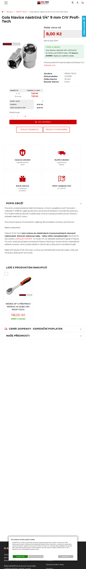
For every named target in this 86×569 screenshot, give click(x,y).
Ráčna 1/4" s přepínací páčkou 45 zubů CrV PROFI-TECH (18, 307)
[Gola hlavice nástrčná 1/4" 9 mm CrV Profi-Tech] (22, 56)
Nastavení (65, 556)
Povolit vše (20, 556)
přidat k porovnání (56, 129)
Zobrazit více (49, 65)
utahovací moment (23, 239)
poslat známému (29, 129)
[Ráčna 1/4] (18, 286)
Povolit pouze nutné (36, 556)
